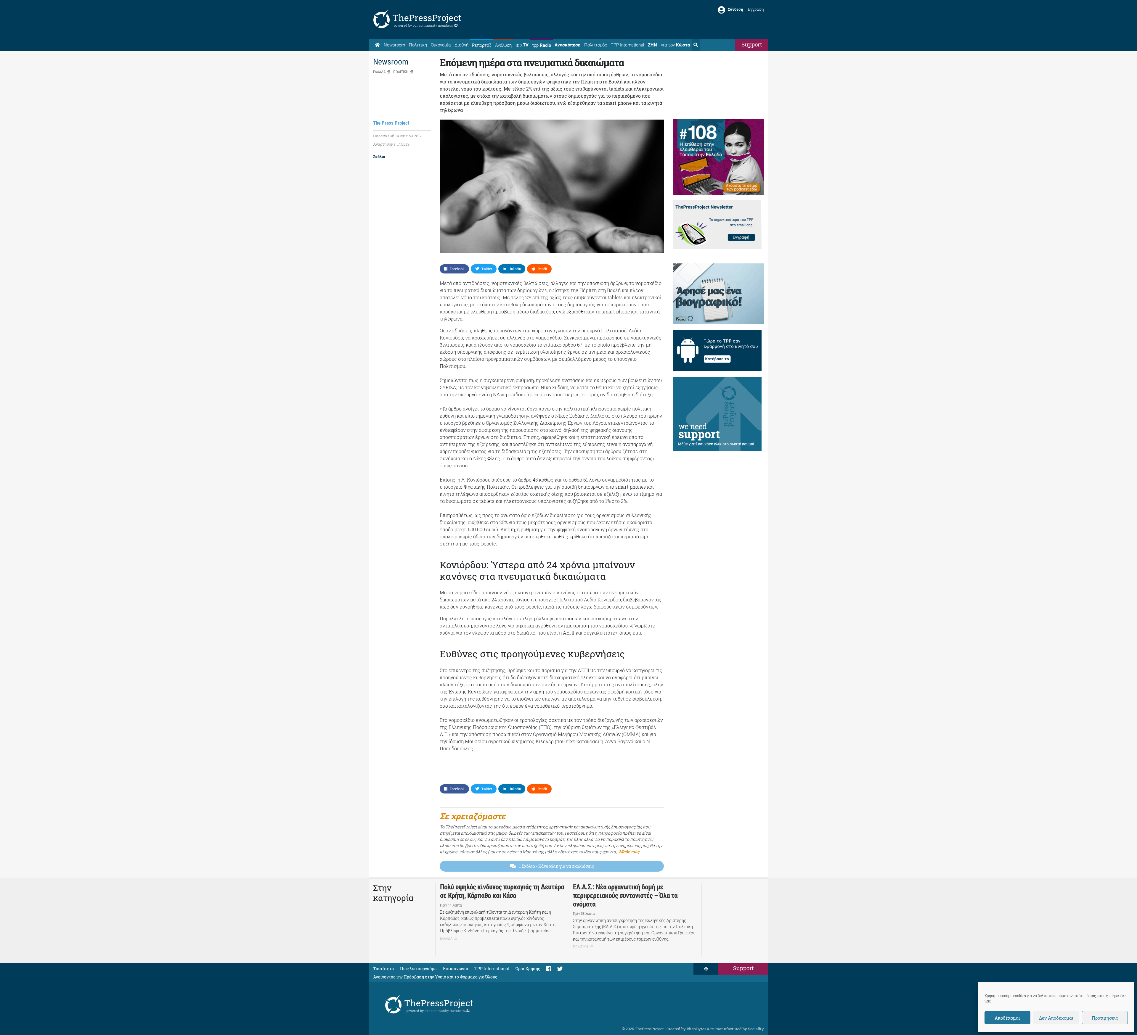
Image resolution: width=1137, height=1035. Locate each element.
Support (751, 44)
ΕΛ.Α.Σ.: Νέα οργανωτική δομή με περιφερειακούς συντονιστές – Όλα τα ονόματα (625, 895)
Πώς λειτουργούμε (418, 968)
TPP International (627, 45)
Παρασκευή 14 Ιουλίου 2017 (397, 136)
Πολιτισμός (595, 45)
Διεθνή (461, 45)
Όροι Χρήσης (527, 968)
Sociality (756, 1028)
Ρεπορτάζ (481, 45)
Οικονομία (441, 45)
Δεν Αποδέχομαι (1056, 1018)
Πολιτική (418, 45)
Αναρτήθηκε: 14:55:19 (391, 144)
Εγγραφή (756, 9)
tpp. (522, 45)
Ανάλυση (503, 45)
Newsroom (394, 45)
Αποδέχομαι (1007, 1018)
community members (436, 25)
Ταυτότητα (383, 968)
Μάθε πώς (629, 851)
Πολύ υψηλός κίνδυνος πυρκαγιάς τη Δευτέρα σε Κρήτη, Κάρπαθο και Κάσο (502, 891)
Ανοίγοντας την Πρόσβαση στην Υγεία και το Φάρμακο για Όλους (435, 977)
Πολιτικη (400, 72)
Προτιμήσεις (1105, 1018)
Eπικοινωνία (455, 968)
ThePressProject (427, 17)
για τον (675, 45)
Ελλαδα (379, 72)
